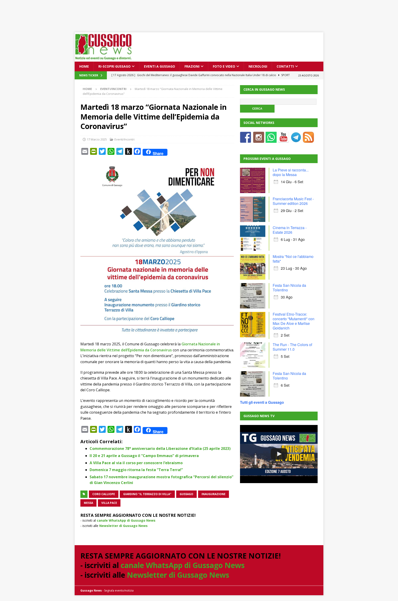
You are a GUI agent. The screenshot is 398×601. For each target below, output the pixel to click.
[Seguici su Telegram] (295, 140)
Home (84, 66)
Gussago (186, 494)
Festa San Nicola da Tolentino (289, 288)
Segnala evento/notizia (119, 590)
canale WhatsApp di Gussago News (126, 520)
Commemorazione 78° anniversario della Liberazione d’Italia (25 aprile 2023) (160, 448)
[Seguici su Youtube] (283, 140)
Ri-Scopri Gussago (114, 66)
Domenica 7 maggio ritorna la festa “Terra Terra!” (136, 469)
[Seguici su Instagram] (258, 140)
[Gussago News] (103, 59)
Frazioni (191, 66)
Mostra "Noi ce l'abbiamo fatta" (293, 259)
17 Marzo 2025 (97, 139)
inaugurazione (213, 494)
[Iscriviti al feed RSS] (308, 140)
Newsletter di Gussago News (123, 525)
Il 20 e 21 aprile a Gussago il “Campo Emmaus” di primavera (144, 455)
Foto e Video (224, 66)
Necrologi (258, 66)
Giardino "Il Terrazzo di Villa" (147, 494)
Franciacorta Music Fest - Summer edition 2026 (293, 201)
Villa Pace (109, 503)
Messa (88, 503)
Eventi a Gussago (159, 66)
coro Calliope (103, 494)
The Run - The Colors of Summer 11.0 (292, 347)
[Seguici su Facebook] (245, 140)
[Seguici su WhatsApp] (271, 140)
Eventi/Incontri (124, 139)
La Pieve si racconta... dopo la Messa (291, 172)
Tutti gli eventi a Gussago (262, 402)
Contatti (285, 66)
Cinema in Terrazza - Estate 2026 (290, 230)
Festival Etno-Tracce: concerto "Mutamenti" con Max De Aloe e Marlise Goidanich (293, 321)
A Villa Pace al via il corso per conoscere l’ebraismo (136, 462)
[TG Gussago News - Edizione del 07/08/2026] (278, 454)
